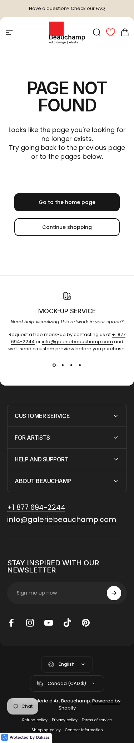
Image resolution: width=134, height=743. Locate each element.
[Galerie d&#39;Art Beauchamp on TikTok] (67, 622)
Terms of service (97, 720)
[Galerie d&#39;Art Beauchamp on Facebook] (11, 622)
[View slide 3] (71, 365)
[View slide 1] (54, 365)
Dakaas (43, 737)
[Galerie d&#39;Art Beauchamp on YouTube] (48, 622)
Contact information (84, 730)
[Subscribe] (114, 593)
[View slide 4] (80, 365)
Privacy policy (65, 720)
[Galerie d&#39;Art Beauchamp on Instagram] (30, 622)
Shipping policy (46, 730)
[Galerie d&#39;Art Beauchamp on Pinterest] (85, 622)
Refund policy (35, 720)
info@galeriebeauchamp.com (77, 341)
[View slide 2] (63, 365)
